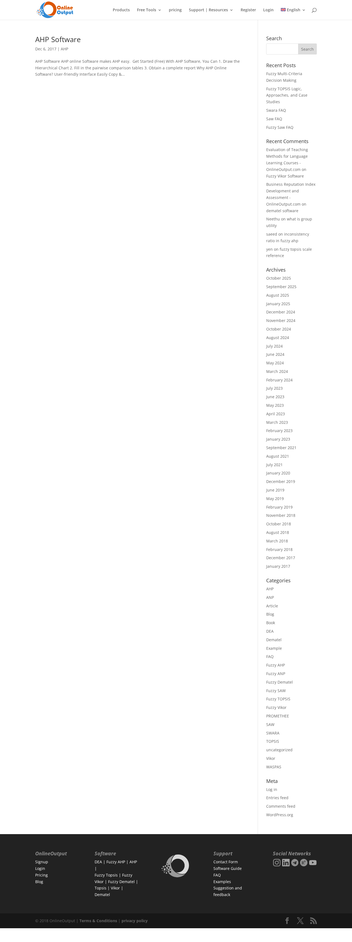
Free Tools (146, 10)
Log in (271, 789)
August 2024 (277, 337)
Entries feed (277, 797)
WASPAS (273, 766)
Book (270, 622)
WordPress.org (279, 814)
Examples (222, 881)
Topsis (100, 888)
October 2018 (278, 523)
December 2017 (280, 557)
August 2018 (277, 532)
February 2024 (279, 380)
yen (269, 249)
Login (268, 10)
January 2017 (278, 566)
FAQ (270, 656)
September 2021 (281, 447)
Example (274, 648)
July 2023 (274, 388)
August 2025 (277, 295)
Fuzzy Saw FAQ (279, 127)
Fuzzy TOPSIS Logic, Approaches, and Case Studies (286, 95)
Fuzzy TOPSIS (278, 698)
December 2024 (280, 312)
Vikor (270, 758)
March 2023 (277, 422)
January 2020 (278, 473)
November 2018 (280, 515)
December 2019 (280, 481)
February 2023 (279, 430)
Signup (41, 861)
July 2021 (274, 464)
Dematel (274, 639)
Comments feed (280, 806)
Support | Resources (208, 10)
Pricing (41, 875)
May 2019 (275, 498)
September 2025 (281, 286)
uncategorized (279, 749)
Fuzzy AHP (275, 665)
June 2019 (275, 490)
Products (121, 10)
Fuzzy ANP (275, 673)
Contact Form (225, 861)
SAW (270, 724)
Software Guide (227, 868)
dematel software (282, 210)
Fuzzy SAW (276, 690)
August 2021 (277, 456)
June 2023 (275, 396)
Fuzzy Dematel (279, 682)
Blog (270, 614)
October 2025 (278, 278)
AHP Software (58, 39)
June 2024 (275, 354)
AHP (64, 48)
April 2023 (275, 413)
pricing (175, 10)
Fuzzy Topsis (106, 875)
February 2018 (279, 549)
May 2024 (275, 362)
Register (248, 10)
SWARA (272, 733)
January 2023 (278, 439)
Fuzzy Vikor (276, 707)
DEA (270, 631)
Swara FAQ (276, 110)
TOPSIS (272, 741)
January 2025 (278, 303)
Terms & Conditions (98, 920)
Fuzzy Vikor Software (285, 176)
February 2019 (279, 507)
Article (272, 605)
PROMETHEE (277, 716)
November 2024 (280, 320)
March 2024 (277, 371)
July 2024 (274, 346)
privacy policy (135, 920)
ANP (270, 597)
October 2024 (278, 329)
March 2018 (277, 541)
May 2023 (275, 405)
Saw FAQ (274, 118)
